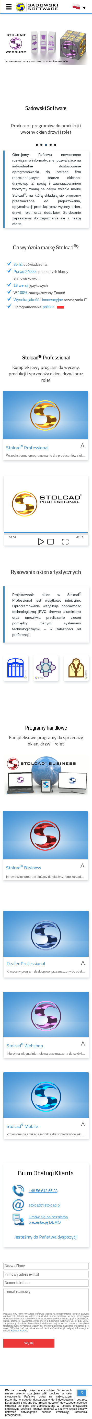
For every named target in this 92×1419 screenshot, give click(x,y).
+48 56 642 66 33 (43, 1191)
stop (51, 542)
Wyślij (28, 1343)
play (41, 542)
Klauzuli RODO (19, 1330)
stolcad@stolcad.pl (44, 1205)
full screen (65, 542)
